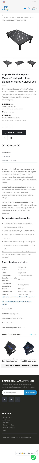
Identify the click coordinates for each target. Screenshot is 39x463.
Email (18, 145)
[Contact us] (33, 457)
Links (34, 2)
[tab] (6, 153)
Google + (14, 145)
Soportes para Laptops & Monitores (14, 120)
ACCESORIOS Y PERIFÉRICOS (11, 117)
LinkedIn (11, 145)
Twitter (7, 145)
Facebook (3, 145)
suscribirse (30, 392)
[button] (31, 334)
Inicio (3, 15)
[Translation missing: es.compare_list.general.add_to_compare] (10, 137)
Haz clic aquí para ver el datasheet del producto (20, 297)
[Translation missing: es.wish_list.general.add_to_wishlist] (5, 137)
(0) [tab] (6, 157)
